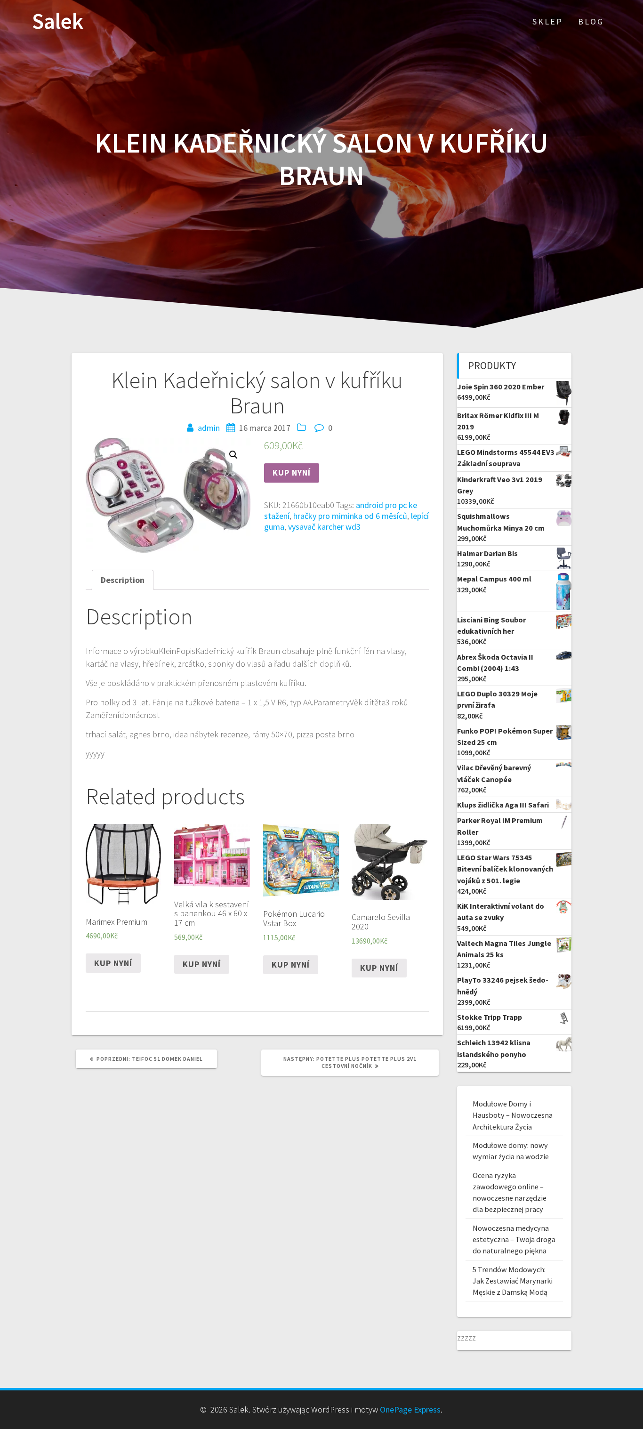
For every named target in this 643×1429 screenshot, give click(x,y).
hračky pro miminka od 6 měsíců (350, 515)
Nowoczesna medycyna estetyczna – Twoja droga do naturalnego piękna (514, 1239)
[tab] (122, 580)
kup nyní (292, 472)
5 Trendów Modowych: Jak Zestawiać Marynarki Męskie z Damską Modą (513, 1281)
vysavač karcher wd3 (324, 526)
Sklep (547, 21)
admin (209, 427)
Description (123, 579)
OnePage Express (410, 1409)
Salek (57, 21)
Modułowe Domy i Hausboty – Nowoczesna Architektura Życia (513, 1115)
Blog (591, 21)
